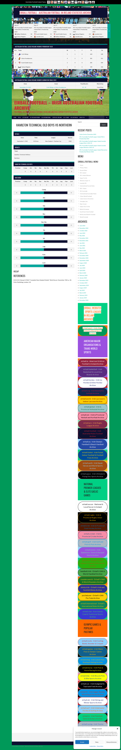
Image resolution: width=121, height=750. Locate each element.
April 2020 (82, 270)
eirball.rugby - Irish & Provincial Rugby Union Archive (92, 517)
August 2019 (83, 288)
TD (53, 168)
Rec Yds (46, 168)
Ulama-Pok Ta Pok (85, 206)
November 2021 (83, 240)
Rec (40, 168)
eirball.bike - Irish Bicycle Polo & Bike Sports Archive (93, 677)
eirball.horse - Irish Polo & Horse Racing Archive (92, 669)
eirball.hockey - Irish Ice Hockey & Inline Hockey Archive (92, 382)
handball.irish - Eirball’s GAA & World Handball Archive (92, 572)
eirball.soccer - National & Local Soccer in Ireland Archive (92, 507)
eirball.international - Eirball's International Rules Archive (93, 604)
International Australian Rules (88, 193)
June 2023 (82, 225)
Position (17, 168)
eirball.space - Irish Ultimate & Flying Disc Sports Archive (93, 475)
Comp (25, 168)
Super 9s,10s (83, 178)
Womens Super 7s (85, 180)
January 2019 (83, 298)
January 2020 (83, 278)
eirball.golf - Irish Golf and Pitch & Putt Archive (92, 543)
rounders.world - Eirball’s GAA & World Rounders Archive (93, 580)
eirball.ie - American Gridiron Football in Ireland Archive (92, 362)
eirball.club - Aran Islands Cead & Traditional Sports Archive (92, 614)
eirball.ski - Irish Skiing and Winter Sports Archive (92, 701)
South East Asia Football (86, 212)
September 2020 (84, 260)
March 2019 (82, 293)
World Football (84, 217)
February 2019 (83, 295)
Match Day (100, 84)
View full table (103, 71)
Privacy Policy (100, 746)
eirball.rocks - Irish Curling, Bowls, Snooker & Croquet (92, 642)
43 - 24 (84, 87)
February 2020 (83, 275)
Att (31, 168)
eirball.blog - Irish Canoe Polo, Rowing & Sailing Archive (93, 661)
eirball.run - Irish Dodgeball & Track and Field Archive (92, 685)
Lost (71, 168)
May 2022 (82, 235)
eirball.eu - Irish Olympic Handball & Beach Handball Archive (93, 444)
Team (20, 50)
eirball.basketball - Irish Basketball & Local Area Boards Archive (92, 372)
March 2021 (82, 250)
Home (15, 117)
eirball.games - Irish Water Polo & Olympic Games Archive (92, 651)
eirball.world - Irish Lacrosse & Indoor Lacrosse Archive (93, 400)
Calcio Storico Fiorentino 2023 (87, 134)
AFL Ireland (25, 117)
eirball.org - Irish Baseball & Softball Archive (93, 392)
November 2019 (83, 280)
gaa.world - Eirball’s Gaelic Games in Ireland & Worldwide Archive (93, 563)
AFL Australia (74, 117)
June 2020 (82, 268)
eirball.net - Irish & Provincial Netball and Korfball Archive (92, 416)
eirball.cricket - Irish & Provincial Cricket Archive (92, 535)
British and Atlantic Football (87, 214)
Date (25, 84)
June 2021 (82, 245)
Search (80, 122)
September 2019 (84, 285)
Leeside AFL (83, 183)
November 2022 (83, 228)
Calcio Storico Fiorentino (86, 198)
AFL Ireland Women (35, 117)
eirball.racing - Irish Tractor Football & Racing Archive (93, 725)
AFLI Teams (66, 117)
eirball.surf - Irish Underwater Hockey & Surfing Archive (93, 709)
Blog (19, 117)
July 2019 (82, 290)
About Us (82, 117)
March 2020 (82, 273)
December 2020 (83, 255)
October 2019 (83, 283)
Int (57, 168)
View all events (103, 90)
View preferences (111, 742)
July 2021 (82, 243)
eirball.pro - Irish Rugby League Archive (92, 424)
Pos (15, 50)
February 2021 (83, 253)
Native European (84, 209)
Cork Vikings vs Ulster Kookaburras (56, 87)
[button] (117, 729)
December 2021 (83, 238)
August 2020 (83, 263)
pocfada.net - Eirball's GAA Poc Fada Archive (92, 596)
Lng (61, 168)
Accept (82, 742)
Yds (35, 168)
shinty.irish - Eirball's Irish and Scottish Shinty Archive (93, 588)
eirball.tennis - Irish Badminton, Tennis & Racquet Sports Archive (92, 552)
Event (56, 84)
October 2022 (83, 230)
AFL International (46, 117)
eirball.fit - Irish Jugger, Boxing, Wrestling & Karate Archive (92, 693)
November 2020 (83, 258)
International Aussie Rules (87, 186)
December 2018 (83, 300)
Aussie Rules (83, 170)
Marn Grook (83, 204)
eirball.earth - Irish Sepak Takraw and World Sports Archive (93, 465)
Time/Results (84, 84)
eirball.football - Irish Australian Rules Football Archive (93, 433)
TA (102, 50)
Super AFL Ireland (57, 117)
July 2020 (82, 265)
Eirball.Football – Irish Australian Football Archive (58, 105)
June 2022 (82, 233)
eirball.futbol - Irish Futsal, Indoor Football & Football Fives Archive (92, 455)
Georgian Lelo (84, 201)
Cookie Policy (93, 746)
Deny (96, 742)
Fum (66, 168)
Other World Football (86, 196)
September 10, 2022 (25, 87)
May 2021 (82, 248)
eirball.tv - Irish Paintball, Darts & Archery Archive (93, 717)
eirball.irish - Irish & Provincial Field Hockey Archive (93, 527)
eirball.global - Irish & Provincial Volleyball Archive (92, 408)
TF (91, 50)
